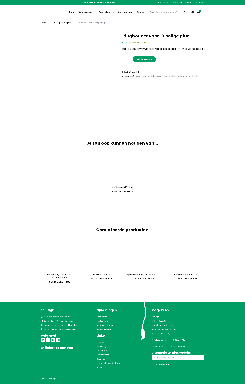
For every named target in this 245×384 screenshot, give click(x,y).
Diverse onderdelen (146, 76)
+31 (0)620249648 (176, 340)
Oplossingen (85, 12)
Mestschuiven (103, 321)
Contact (200, 2)
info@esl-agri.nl (166, 325)
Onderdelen (105, 12)
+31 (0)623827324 (177, 346)
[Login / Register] (192, 12)
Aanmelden (162, 364)
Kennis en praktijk (182, 2)
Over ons (141, 12)
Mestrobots (102, 316)
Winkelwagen (144, 59)
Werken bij (162, 2)
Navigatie (66, 22)
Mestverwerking (104, 329)
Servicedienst (125, 12)
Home (71, 12)
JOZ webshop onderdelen (108, 363)
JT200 (54, 22)
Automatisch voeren (106, 325)
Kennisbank (102, 350)
